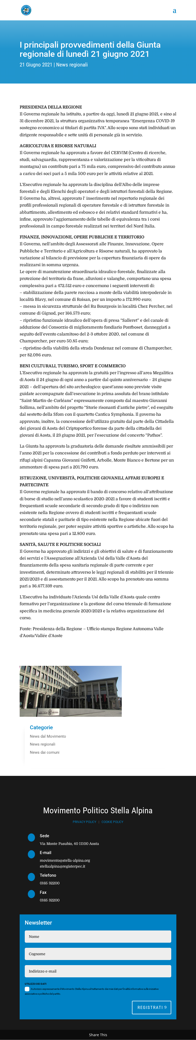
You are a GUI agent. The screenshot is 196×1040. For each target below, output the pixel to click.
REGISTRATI (150, 1007)
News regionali (72, 65)
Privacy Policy (84, 822)
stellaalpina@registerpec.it (62, 866)
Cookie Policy (112, 822)
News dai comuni (44, 752)
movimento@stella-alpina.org (65, 860)
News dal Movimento (48, 736)
